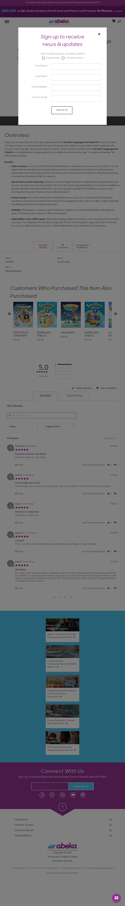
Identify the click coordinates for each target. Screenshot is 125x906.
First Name (41, 66)
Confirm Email (39, 97)
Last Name (41, 76)
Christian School (74, 58)
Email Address (39, 87)
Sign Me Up (62, 110)
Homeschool (53, 58)
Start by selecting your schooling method (62, 54)
